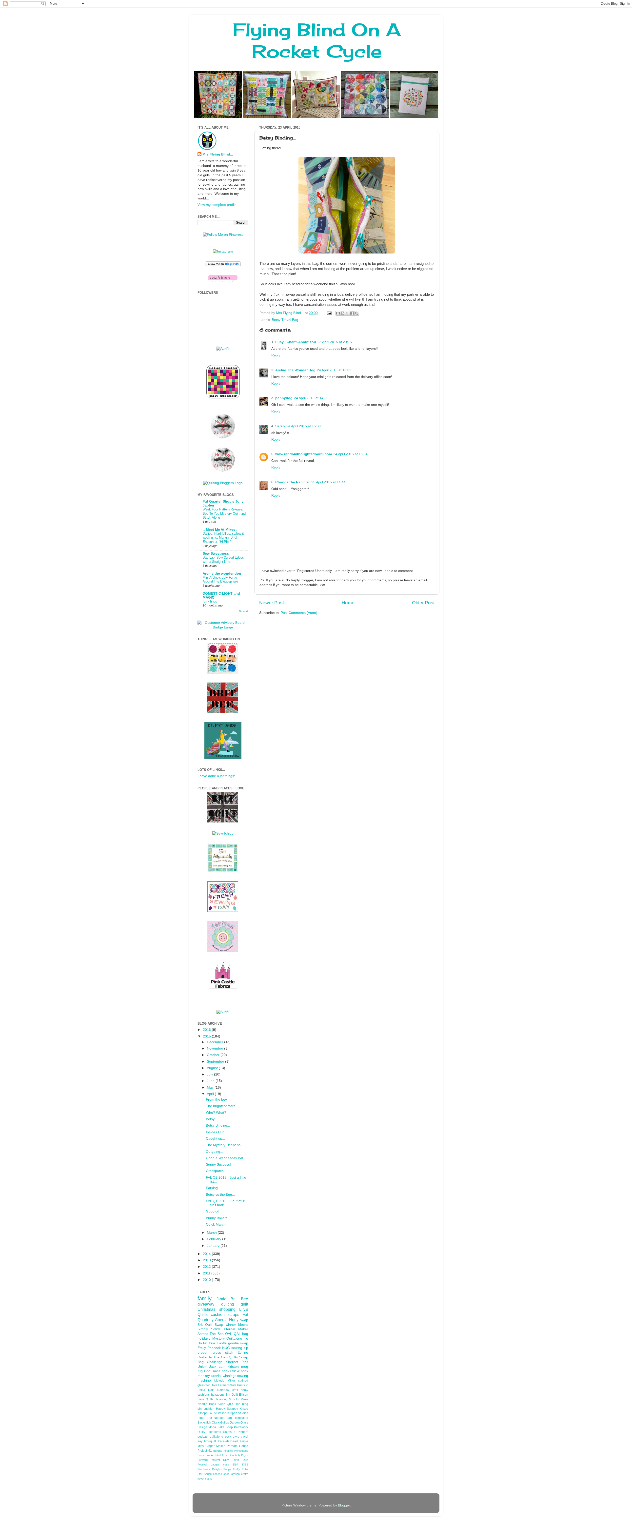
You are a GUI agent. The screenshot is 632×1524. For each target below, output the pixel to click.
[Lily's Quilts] (222, 911)
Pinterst (215, 1459)
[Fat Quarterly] (222, 871)
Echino (242, 1352)
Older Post (423, 602)
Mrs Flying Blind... (217, 154)
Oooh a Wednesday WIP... (226, 1158)
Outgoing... (214, 1151)
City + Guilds (220, 1422)
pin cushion (206, 1408)
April (211, 1094)
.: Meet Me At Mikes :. (220, 529)
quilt (244, 1304)
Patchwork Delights (210, 1469)
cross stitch (223, 1352)
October (213, 1055)
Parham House (237, 1446)
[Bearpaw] (222, 951)
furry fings (210, 601)
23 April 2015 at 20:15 (334, 342)
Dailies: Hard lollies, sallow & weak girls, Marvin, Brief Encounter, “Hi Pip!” (223, 538)
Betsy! (211, 1119)
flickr (235, 1371)
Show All (243, 611)
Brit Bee (239, 1299)
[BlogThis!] (342, 313)
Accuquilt (209, 1441)
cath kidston (229, 1366)
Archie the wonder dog (222, 573)
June (211, 1081)
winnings (229, 1376)
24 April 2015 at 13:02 (334, 370)
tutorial (216, 1376)
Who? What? (216, 1112)
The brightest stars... (222, 1106)
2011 (207, 1273)
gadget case (220, 1464)
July (210, 1074)
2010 (207, 1280)
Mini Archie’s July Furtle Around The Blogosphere (220, 580)
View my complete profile (217, 205)
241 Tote (211, 1385)
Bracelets (223, 1441)
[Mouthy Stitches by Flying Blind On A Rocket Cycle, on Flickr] (223, 471)
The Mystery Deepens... (224, 1145)
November (215, 1048)
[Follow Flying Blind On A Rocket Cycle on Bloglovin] (223, 265)
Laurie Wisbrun (218, 1413)
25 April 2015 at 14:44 (328, 482)
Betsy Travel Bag (285, 320)
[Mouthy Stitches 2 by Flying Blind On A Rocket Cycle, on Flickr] (223, 437)
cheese (217, 1473)
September (216, 1061)
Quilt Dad (233, 1404)
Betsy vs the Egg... (220, 1194)
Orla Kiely (234, 1455)
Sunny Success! (218, 1164)
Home (348, 602)
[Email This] (338, 313)
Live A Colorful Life (217, 1455)
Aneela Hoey (226, 1319)
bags (230, 1418)
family (205, 1298)
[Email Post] (329, 313)
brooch (203, 1352)
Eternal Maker (236, 1329)
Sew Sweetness (216, 553)
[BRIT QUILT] (222, 821)
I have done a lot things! (216, 776)
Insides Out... (216, 1132)
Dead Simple (239, 1441)
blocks (243, 1325)
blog (245, 1404)
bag (245, 1334)
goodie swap (238, 1343)
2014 (207, 1254)
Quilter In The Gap (213, 1357)
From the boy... (218, 1099)
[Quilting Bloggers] (223, 483)
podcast (203, 1436)
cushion (218, 1314)
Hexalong (221, 1399)
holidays (204, 1338)
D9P (235, 1464)
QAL (237, 1334)
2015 (207, 1036)
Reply (275, 355)
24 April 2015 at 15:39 (303, 426)
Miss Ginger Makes (211, 1446)
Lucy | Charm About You (295, 342)
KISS (245, 1464)
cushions (204, 1394)
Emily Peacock (209, 1348)
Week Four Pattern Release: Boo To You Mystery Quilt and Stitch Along (224, 513)
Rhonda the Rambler (292, 482)
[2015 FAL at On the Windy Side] (222, 672)
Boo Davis (212, 1371)
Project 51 (205, 1450)
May (211, 1087)
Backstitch (204, 1422)
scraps (233, 1314)
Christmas (206, 1309)
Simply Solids (209, 1329)
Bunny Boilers (216, 1218)
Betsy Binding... (218, 1125)
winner (231, 1325)
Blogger (344, 1505)
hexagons (217, 1394)
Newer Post (271, 602)
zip (246, 1348)
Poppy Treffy (231, 1469)
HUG (226, 1348)
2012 (207, 1267)
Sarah (280, 426)
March (212, 1232)
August (213, 1068)
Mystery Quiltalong (227, 1338)
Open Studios (239, 1413)
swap (244, 1320)
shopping (227, 1309)
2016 (207, 1030)
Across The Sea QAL (215, 1334)
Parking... (213, 1188)
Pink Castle (218, 1343)
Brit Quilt (232, 1394)
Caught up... (215, 1138)
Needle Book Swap (211, 1404)
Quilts (233, 1357)
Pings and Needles (211, 1418)
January (213, 1246)
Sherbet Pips (237, 1362)
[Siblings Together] (222, 399)
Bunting (217, 1450)
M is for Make (238, 1399)
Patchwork (241, 1427)
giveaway (206, 1304)
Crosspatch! (215, 1171)
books (226, 1371)
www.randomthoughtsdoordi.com (303, 454)
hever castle (205, 1478)
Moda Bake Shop (220, 1427)
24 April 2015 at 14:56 (311, 398)
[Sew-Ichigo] (223, 833)
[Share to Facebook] (352, 313)
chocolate (241, 1418)
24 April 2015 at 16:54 (350, 454)
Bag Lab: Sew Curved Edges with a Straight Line (223, 560)
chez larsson (231, 1473)
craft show (240, 1390)
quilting (227, 1304)
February (214, 1239)
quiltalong (216, 1436)
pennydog (284, 398)
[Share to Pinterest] (356, 313)
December (215, 1042)
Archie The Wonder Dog (295, 370)
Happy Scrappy (227, 1408)
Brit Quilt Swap (210, 1325)
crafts (244, 1473)
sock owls (232, 1436)
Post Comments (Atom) (299, 613)
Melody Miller (224, 1380)
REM (226, 1459)
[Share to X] (347, 313)
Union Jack (207, 1366)
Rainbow (223, 1390)
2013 (207, 1260)
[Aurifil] (223, 349)
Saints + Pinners (235, 1432)
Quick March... (217, 1224)
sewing (236, 1348)
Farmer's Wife (227, 1385)
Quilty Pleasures (209, 1432)
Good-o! (212, 1211)
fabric (221, 1299)
